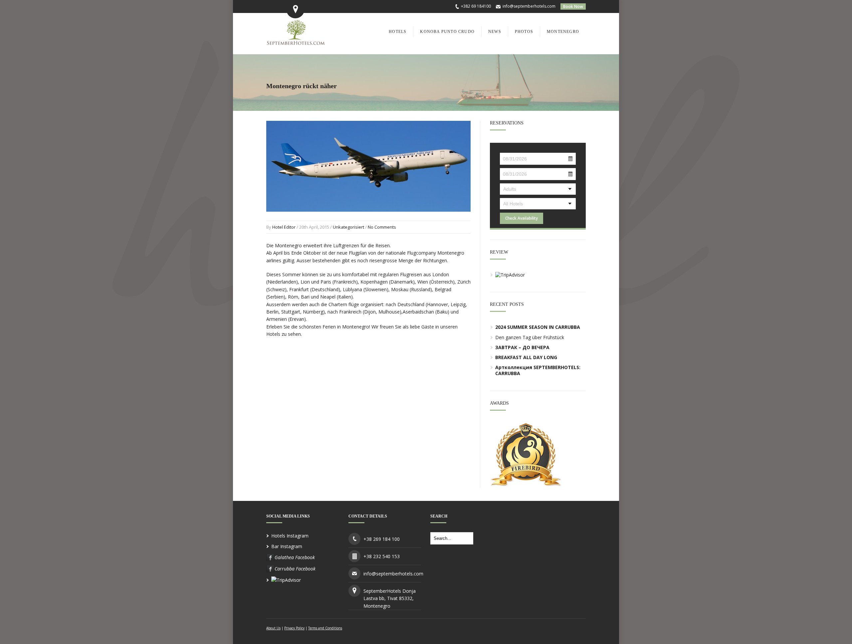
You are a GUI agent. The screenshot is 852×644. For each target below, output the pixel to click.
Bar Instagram (286, 546)
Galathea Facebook (295, 557)
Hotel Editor (284, 227)
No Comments (382, 227)
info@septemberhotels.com (529, 6)
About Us (273, 628)
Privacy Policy (294, 628)
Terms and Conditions (325, 628)
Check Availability (521, 218)
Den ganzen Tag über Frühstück (529, 337)
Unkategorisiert (348, 227)
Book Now (573, 6)
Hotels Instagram (290, 536)
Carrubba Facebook (295, 568)
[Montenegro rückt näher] (368, 218)
